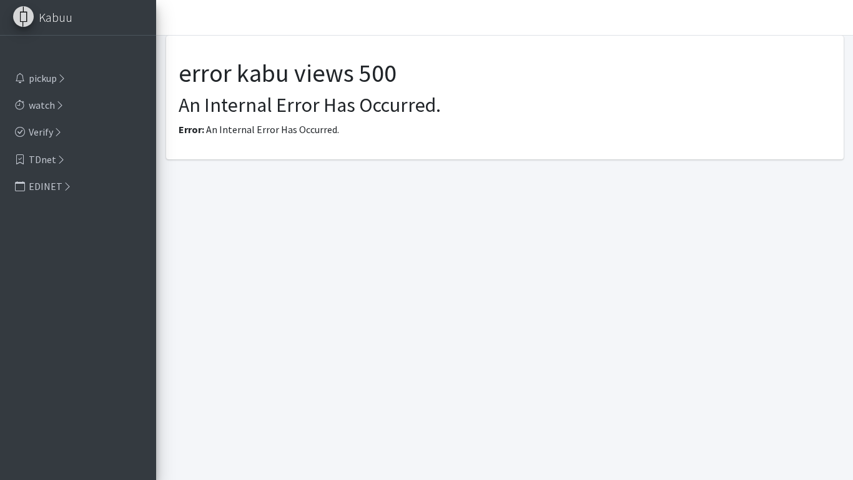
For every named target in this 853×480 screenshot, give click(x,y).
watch (42, 105)
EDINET (45, 186)
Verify (41, 132)
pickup (43, 78)
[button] (171, 17)
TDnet (42, 159)
